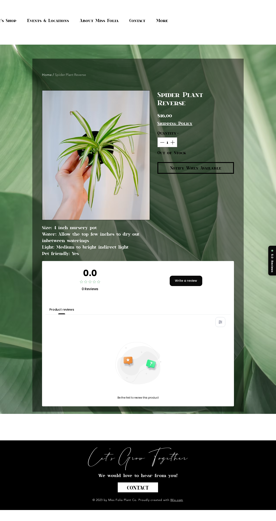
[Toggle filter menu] (220, 322)
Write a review (186, 280)
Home (47, 75)
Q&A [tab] (85, 309)
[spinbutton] (167, 142)
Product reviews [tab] (61, 309)
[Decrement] (161, 142)
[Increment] (173, 142)
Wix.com (176, 500)
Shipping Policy (174, 123)
